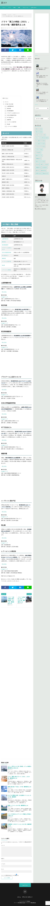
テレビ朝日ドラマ (40, 140)
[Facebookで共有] (5, 50)
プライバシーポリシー (27, 897)
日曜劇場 (38, 158)
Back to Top (25, 885)
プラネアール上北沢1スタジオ (12, 113)
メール (3, 863)
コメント (3, 845)
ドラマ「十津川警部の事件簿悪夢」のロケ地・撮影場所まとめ (11, 600)
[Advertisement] (16, 84)
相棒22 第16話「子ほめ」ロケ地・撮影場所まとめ (19, 786)
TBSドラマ (39, 131)
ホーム (4, 7)
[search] (48, 108)
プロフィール (25, 7)
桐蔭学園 (8, 119)
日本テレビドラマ (40, 161)
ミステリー (39, 149)
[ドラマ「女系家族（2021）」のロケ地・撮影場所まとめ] (29, 599)
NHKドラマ (39, 128)
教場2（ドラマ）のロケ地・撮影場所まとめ (18, 805)
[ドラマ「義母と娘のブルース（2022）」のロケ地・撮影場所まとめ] (4, 779)
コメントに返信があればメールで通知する (10, 875)
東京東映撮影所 (9, 110)
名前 (2, 858)
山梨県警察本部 (9, 106)
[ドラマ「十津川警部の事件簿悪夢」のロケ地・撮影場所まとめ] (4, 599)
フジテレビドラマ (40, 146)
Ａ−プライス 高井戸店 (10, 121)
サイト (2, 869)
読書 (19, 7)
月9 (37, 164)
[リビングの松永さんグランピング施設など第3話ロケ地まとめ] (4, 816)
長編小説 (45, 173)
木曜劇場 (38, 167)
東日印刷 (8, 108)
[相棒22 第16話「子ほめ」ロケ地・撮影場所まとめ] (4, 789)
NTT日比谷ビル (9, 117)
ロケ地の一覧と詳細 (8, 104)
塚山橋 (7, 124)
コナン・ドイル (39, 137)
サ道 (46, 137)
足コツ (4, 2)
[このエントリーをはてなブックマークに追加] (20, 50)
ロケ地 (38, 152)
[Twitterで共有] (12, 50)
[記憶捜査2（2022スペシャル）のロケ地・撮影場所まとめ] (4, 826)
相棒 (37, 170)
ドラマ (9, 7)
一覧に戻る (3, 292)
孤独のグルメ (39, 155)
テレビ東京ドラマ (40, 143)
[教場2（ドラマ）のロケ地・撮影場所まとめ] (4, 808)
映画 (14, 7)
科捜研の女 (38, 173)
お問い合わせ (33, 7)
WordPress (33, 902)
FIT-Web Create (21, 902)
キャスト (6, 101)
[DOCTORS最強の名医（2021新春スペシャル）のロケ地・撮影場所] (4, 797)
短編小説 (43, 170)
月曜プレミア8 (44, 164)
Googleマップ (4, 297)
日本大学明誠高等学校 (10, 115)
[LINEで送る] (28, 50)
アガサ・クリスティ (40, 134)
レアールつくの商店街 (11, 126)
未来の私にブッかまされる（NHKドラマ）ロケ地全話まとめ (42, 85)
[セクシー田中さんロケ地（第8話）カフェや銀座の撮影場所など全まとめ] (4, 768)
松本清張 (44, 167)
